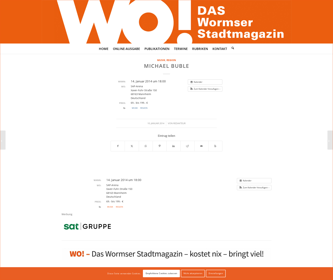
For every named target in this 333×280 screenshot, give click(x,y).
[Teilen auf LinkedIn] (173, 146)
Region (171, 60)
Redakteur (179, 123)
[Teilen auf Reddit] (187, 146)
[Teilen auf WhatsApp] (146, 146)
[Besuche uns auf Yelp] (215, 146)
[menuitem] (104, 48)
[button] (205, 89)
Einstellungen (216, 273)
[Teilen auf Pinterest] (159, 146)
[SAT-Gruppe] (87, 226)
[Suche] (232, 48)
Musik (161, 60)
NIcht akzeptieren (192, 273)
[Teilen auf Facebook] (118, 146)
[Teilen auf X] (132, 146)
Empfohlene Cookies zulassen (161, 273)
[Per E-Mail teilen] (201, 146)
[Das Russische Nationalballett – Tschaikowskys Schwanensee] (3, 140)
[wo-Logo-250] (166, 22)
